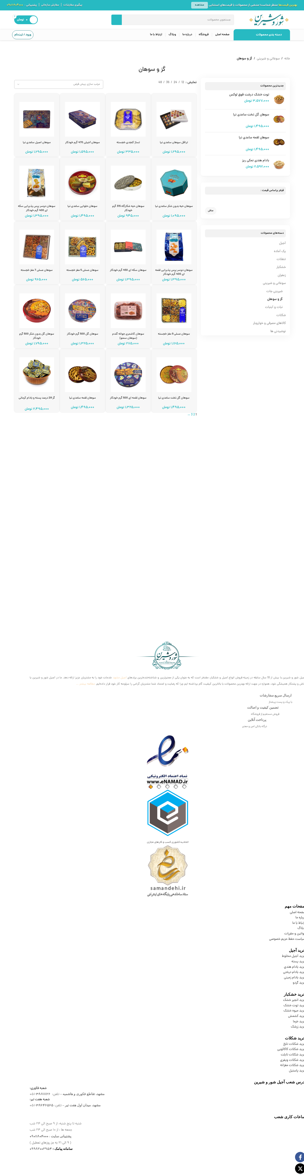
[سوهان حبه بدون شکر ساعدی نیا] (173, 181)
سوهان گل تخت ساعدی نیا (251, 114)
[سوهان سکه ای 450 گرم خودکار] (128, 245)
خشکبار (281, 267)
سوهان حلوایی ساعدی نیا (82, 206)
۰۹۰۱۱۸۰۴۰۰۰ (15, 5)
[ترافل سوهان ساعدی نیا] (173, 118)
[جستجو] (116, 20)
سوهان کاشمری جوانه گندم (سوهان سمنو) (128, 336)
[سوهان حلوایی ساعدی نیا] (82, 181)
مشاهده (199, 5)
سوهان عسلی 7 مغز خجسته (37, 270)
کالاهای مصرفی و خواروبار (269, 323)
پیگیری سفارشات (72, 5)
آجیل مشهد (120, 678)
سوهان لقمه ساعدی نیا (254, 137)
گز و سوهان (275, 299)
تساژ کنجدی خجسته (128, 142)
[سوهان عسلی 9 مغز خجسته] (173, 309)
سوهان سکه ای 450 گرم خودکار (128, 270)
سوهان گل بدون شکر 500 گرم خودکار (36, 336)
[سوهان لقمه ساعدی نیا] (279, 143)
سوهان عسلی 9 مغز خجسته (174, 334)
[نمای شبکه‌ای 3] (186, 88)
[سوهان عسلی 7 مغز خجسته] (36, 245)
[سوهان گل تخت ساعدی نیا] (279, 120)
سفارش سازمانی (50, 5)
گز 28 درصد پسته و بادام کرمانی (37, 398)
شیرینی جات (274, 291)
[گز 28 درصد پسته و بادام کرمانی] (36, 373)
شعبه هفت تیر (40, 1099)
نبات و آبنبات (274, 307)
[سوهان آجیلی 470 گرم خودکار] (82, 118)
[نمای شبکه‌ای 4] (178, 88)
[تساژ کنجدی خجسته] (128, 118)
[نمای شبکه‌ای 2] (194, 88)
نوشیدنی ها (278, 331)
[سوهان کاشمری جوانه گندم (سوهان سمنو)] (128, 309)
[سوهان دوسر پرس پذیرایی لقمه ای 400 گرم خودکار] (173, 245)
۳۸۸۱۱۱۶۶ (43, 1094)
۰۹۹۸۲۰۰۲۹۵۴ (41, 1149)
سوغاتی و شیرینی (268, 58)
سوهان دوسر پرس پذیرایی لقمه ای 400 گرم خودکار (174, 272)
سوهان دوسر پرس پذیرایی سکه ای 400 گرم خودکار (36, 208)
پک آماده (280, 251)
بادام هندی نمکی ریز (255, 160)
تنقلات (281, 259)
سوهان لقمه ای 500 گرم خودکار (128, 398)
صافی (211, 211)
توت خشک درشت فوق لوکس (249, 94)
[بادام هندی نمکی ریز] (279, 165)
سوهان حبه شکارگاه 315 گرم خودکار (128, 208)
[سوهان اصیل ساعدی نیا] (36, 118)
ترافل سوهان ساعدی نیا (174, 142)
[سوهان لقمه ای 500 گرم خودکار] (128, 373)
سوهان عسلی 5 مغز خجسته (82, 270)
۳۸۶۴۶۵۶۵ (44, 1105)
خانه (287, 58)
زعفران (282, 275)
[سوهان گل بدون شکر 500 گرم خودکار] (36, 309)
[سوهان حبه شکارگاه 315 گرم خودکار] (128, 181)
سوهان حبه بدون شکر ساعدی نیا (174, 206)
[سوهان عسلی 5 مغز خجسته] (82, 245)
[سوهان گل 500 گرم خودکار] (82, 309)
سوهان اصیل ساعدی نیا (37, 142)
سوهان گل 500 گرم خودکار (82, 334)
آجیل (282, 243)
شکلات (281, 315)
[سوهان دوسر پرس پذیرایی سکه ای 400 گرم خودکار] (36, 181)
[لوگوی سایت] (269, 20)
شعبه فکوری (39, 1088)
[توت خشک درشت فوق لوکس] (279, 99)
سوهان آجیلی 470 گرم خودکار (82, 142)
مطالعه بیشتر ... (85, 684)
